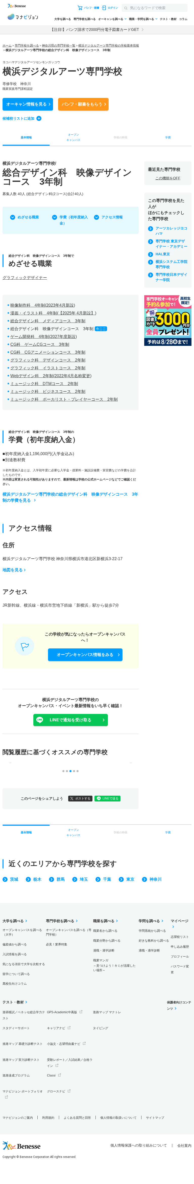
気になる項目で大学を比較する (24, 964)
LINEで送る (110, 798)
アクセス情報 (112, 217)
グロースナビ (56, 1091)
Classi (51, 1075)
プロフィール (180, 956)
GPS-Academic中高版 (62, 1012)
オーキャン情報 (26, 104)
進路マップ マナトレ (107, 1012)
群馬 (61, 879)
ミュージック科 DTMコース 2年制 (44, 384)
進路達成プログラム (16, 1075)
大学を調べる (62, 18)
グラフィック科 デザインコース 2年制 (47, 360)
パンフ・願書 (82, 104)
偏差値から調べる (15, 944)
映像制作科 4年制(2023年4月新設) (42, 305)
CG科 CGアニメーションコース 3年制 (47, 352)
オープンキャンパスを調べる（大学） (22, 932)
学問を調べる (149, 921)
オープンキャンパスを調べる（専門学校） (68, 932)
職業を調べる (103, 921)
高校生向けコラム (15, 983)
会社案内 (184, 1146)
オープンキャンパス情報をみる (85, 654)
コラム (183, 18)
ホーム (7, 45)
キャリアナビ (56, 1028)
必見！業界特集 (56, 944)
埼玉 (84, 879)
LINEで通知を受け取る (70, 720)
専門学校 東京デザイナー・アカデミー (171, 243)
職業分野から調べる (106, 940)
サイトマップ (155, 1117)
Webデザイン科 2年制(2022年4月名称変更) (50, 376)
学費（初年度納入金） (74, 220)
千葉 (107, 879)
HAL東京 (163, 254)
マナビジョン (23, 17)
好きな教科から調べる (154, 940)
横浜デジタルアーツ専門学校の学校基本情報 (108, 45)
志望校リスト (180, 937)
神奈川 (156, 879)
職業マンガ (114, 965)
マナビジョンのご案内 (18, 1117)
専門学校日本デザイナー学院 (171, 277)
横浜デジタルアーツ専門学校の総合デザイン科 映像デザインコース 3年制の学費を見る (70, 497)
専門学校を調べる (85, 18)
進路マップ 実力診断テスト (21, 1060)
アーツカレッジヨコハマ (171, 231)
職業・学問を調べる (141, 18)
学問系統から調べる (152, 931)
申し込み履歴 (180, 946)
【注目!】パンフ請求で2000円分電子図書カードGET (94, 29)
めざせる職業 (28, 217)
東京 (130, 879)
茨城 (14, 879)
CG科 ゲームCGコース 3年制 (39, 344)
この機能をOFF (167, 178)
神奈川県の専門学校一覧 (58, 45)
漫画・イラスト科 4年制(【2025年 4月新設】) (53, 313)
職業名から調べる (105, 931)
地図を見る (13, 570)
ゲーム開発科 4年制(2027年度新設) (43, 336)
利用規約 (48, 1117)
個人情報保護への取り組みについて (138, 1145)
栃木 (37, 879)
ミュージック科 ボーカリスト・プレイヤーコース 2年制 (64, 399)
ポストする (82, 798)
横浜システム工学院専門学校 (171, 264)
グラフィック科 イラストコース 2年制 (47, 368)
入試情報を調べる (15, 954)
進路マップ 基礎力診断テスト (23, 1044)
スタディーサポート (16, 1028)
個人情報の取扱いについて (118, 1117)
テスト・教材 (168, 18)
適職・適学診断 (103, 950)
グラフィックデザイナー (25, 278)
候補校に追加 (18, 118)
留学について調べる (16, 974)
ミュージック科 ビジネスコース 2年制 (47, 391)
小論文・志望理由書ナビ (63, 1044)
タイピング (100, 1028)
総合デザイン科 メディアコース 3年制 (47, 321)
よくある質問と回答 (77, 1117)
